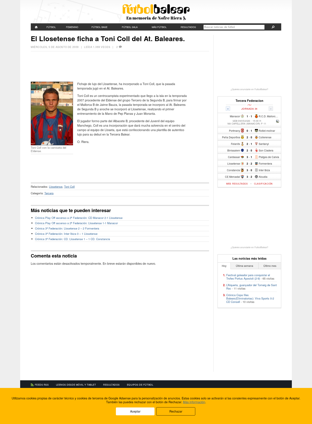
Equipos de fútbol (140, 384)
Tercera (48, 193)
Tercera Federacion (249, 101)
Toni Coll (69, 187)
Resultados (188, 27)
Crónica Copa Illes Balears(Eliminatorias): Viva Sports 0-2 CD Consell (250, 298)
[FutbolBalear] (36, 27)
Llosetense (55, 187)
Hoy (224, 265)
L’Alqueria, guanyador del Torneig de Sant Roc (251, 286)
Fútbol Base (99, 27)
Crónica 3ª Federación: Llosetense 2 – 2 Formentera (67, 228)
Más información (194, 402)
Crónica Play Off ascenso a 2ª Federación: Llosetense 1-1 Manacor (76, 223)
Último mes (269, 265)
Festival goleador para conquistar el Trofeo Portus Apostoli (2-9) (248, 276)
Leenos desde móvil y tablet (76, 384)
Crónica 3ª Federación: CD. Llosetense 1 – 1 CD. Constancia (72, 239)
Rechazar (175, 411)
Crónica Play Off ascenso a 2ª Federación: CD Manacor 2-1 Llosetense (78, 218)
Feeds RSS (42, 384)
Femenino (72, 27)
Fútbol (51, 27)
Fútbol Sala (130, 27)
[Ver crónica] (277, 121)
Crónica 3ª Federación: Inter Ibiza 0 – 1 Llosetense (66, 234)
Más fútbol (159, 27)
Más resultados (237, 183)
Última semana (244, 265)
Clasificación (263, 183)
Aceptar (135, 411)
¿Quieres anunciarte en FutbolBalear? (249, 89)
